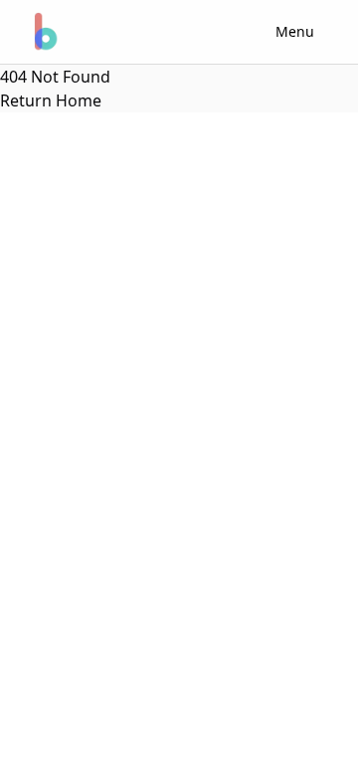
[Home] (44, 32)
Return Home (50, 100)
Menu (294, 31)
